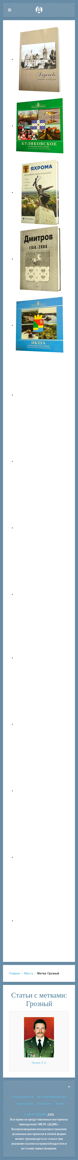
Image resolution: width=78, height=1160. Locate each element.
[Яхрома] (40, 192)
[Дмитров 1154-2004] (40, 258)
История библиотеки (52, 1097)
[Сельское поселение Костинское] (40, 527)
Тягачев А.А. (39, 1062)
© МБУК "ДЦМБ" (35, 1114)
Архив (60, 1103)
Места (28, 973)
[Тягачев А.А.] (39, 1037)
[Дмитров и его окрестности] (40, 594)
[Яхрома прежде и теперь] (40, 724)
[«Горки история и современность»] (40, 920)
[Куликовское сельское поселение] (40, 125)
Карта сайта (25, 1103)
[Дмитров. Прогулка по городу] (40, 461)
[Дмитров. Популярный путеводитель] (40, 394)
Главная (14, 973)
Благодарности (22, 1097)
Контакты (44, 1103)
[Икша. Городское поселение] (40, 325)
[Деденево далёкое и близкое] (40, 59)
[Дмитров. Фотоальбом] (40, 857)
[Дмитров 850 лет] (40, 790)
